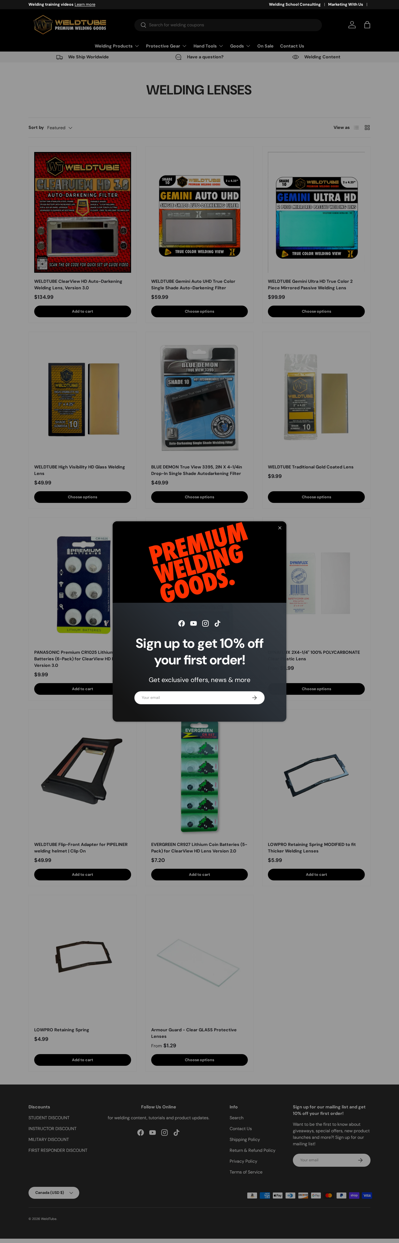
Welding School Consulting (295, 4)
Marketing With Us (345, 4)
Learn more (85, 4)
